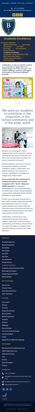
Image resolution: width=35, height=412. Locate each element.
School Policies (8, 50)
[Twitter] (7, 389)
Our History (7, 47)
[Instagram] (21, 14)
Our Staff (20, 47)
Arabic (4, 337)
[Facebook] (13, 14)
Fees (3, 357)
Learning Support (7, 334)
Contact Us (29, 3)
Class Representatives (9, 291)
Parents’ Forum (7, 288)
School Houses (6, 328)
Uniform (4, 365)
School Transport (7, 362)
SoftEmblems (27, 405)
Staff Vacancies (7, 294)
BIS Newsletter (8, 60)
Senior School (6, 313)
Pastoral (4, 322)
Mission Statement (10, 45)
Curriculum (5, 302)
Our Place (6, 48)
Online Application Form (9, 351)
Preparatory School (8, 311)
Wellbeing (5, 325)
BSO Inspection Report (11, 56)
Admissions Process (8, 354)
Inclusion (5, 319)
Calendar (13, 3)
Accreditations (21, 48)
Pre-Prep (5, 308)
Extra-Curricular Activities (10, 331)
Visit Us (4, 359)
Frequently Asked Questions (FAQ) (15, 54)
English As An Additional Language (13, 340)
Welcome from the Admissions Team (13, 348)
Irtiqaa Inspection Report (12, 58)
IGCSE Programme (8, 316)
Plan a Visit (21, 3)
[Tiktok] (17, 14)
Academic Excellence (11, 52)
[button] (31, 27)
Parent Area (6, 285)
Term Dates (26, 45)
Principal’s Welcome (8, 43)
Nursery (4, 305)
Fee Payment (5, 3)
